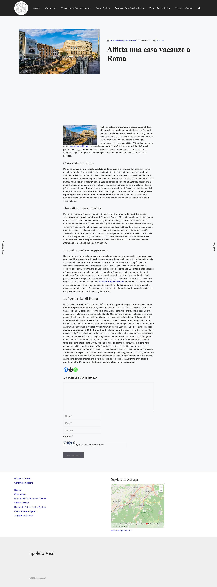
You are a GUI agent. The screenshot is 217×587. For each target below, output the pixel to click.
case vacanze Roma (78, 146)
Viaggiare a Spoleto (184, 8)
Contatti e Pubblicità (23, 483)
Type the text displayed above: (90, 445)
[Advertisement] (108, 105)
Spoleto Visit (42, 553)
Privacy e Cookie (22, 478)
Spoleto (36, 8)
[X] (70, 369)
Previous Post (3, 247)
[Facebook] (66, 369)
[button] (199, 8)
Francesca (160, 41)
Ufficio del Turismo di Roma (111, 281)
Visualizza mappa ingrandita (121, 530)
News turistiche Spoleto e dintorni (76, 8)
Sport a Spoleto (103, 8)
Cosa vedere (50, 8)
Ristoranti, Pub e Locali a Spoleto (129, 8)
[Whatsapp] (75, 369)
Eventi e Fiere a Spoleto (159, 8)
